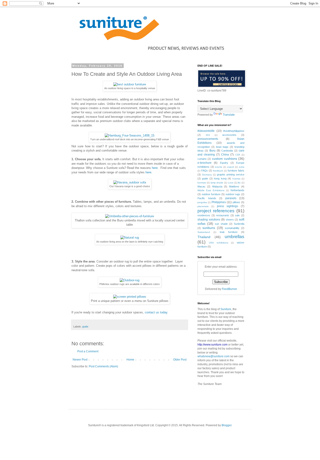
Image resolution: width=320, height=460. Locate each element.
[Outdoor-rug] (129, 280)
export (230, 167)
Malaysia (217, 186)
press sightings (227, 206)
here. (148, 172)
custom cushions (224, 158)
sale (237, 215)
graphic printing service (230, 174)
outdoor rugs (233, 194)
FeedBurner (229, 289)
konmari (201, 182)
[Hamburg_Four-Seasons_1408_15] (129, 135)
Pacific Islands (206, 198)
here (155, 168)
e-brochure (204, 162)
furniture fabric (236, 170)
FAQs (204, 170)
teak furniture (229, 232)
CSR (237, 154)
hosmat (236, 178)
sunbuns (208, 228)
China (225, 154)
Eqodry (224, 162)
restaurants (222, 215)
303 (208, 135)
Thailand (203, 237)
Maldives (234, 186)
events (218, 167)
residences (203, 215)
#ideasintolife (206, 131)
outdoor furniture (211, 194)
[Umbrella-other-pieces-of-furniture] (129, 216)
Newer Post (80, 359)
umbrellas (234, 236)
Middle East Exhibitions (210, 190)
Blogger (226, 425)
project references (215, 210)
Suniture (225, 309)
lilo (239, 182)
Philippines (219, 202)
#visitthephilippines (233, 130)
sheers (230, 219)
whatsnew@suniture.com (213, 356)
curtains (202, 158)
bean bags (222, 146)
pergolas (202, 202)
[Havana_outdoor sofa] (129, 182)
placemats (202, 206)
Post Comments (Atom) (103, 366)
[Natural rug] (129, 237)
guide (85, 326)
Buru (212, 150)
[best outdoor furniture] (129, 84)
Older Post (179, 359)
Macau (201, 186)
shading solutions (208, 219)
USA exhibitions (218, 242)
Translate (229, 114)
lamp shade (217, 182)
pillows (236, 202)
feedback (218, 170)
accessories (229, 134)
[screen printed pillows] (129, 296)
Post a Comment (87, 351)
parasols (230, 198)
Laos (230, 182)
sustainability (232, 228)
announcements (207, 139)
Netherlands (237, 190)
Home (130, 359)
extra (241, 167)
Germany (207, 174)
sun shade (221, 223)
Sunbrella (239, 223)
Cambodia (227, 150)
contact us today (155, 312)
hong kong (220, 178)
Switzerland (203, 232)
